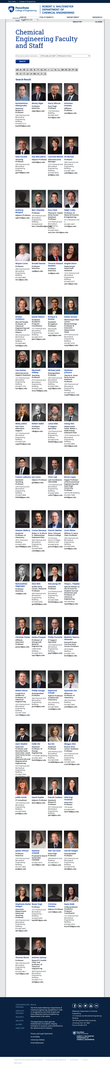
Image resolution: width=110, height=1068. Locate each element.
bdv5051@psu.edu (39, 920)
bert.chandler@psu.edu (42, 226)
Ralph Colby (69, 210)
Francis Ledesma (23, 477)
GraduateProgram (20, 1012)
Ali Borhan (69, 156)
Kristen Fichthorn (19, 318)
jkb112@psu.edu (38, 339)
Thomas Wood (22, 957)
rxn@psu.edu (20, 593)
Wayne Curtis (21, 263)
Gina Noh (36, 583)
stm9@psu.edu (70, 548)
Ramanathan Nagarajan (21, 584)
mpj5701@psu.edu (23, 444)
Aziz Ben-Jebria (39, 156)
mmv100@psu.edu (39, 390)
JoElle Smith (21, 797)
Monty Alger (37, 103)
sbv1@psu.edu (21, 930)
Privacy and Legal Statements (42, 1033)
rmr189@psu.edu (22, 715)
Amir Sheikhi (21, 744)
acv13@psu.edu (54, 865)
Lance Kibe (53, 423)
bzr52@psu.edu (70, 655)
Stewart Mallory (22, 530)
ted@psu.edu (53, 273)
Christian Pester (22, 637)
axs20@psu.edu (70, 707)
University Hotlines (38, 1040)
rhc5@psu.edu (70, 226)
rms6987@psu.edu (55, 762)
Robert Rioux (21, 690)
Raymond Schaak (52, 691)
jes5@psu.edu (21, 813)
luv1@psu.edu (21, 388)
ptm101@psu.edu (55, 546)
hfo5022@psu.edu (55, 602)
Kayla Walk (69, 904)
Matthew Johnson (68, 371)
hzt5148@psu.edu (71, 811)
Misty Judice (21, 423)
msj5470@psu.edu (71, 395)
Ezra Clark (52, 210)
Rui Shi (51, 744)
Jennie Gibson (38, 317)
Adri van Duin (54, 850)
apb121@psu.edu (22, 218)
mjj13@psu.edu (54, 388)
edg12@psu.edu (54, 335)
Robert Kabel (38, 423)
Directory (20, 1028)
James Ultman (22, 850)
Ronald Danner (38, 263)
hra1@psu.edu (54, 117)
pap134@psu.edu (55, 653)
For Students (47, 17)
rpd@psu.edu (37, 271)
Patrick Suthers (55, 797)
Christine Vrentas (52, 905)
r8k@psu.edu (37, 431)
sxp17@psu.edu (38, 655)
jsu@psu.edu (20, 869)
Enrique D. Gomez (52, 318)
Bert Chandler (38, 210)
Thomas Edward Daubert (55, 264)
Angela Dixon (70, 263)
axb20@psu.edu (70, 173)
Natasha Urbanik (35, 851)
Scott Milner (70, 530)
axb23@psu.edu (38, 162)
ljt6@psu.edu (53, 175)
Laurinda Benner (55, 156)
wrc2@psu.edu (21, 279)
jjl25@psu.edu (37, 482)
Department (73, 17)
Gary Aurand (21, 156)
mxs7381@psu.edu (72, 764)
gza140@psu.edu (22, 172)
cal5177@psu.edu (55, 495)
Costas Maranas (39, 530)
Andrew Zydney (39, 957)
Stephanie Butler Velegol (23, 905)
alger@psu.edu (38, 111)
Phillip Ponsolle (55, 637)
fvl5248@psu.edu (22, 497)
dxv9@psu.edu (70, 869)
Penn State (12, 1)
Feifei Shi (36, 744)
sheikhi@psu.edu (22, 776)
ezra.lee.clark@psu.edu (58, 232)
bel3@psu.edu (70, 497)
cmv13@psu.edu (55, 912)
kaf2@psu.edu (21, 345)
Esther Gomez (70, 317)
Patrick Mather (55, 530)
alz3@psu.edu (37, 982)
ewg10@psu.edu (71, 345)
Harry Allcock (54, 103)
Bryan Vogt (37, 904)
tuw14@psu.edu (22, 973)
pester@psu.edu (22, 647)
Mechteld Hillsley (36, 371)
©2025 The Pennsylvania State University (28, 1060)
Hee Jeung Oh (54, 583)
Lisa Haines (20, 370)
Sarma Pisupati (39, 637)
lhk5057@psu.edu (55, 442)
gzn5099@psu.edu (39, 604)
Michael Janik (54, 370)
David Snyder (38, 797)
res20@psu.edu (54, 709)
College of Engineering (27, 1)
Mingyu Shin (70, 744)
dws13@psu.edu (38, 803)
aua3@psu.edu (70, 113)
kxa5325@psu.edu (22, 126)
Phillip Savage (38, 690)
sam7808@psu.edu (23, 546)
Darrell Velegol (71, 850)
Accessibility (35, 1037)
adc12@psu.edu (70, 284)
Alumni (98, 22)
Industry (77, 22)
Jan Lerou (36, 477)
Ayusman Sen (70, 690)
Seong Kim (69, 423)
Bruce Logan (70, 477)
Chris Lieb (52, 477)
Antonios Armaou (68, 104)
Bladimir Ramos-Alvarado (72, 638)
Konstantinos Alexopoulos (21, 104)
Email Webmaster (37, 1043)
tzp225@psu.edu (71, 604)
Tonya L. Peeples (72, 583)
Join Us (22, 17)
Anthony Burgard (19, 211)
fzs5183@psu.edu (39, 760)
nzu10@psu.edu (38, 865)
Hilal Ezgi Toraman (68, 798)
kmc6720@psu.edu (72, 926)
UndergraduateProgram (23, 1006)
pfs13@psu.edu (54, 815)
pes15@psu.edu (38, 706)
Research (97, 17)
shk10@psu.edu (70, 446)
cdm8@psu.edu (38, 550)
